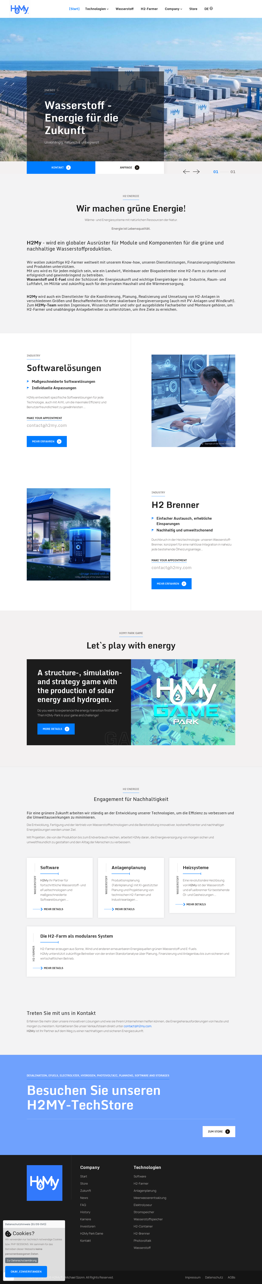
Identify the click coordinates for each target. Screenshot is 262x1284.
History (85, 1212)
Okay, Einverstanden (26, 1272)
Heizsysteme (196, 867)
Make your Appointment (44, 418)
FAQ (83, 1205)
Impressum (193, 1277)
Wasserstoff (125, 8)
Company (172, 8)
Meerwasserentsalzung (150, 1198)
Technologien (96, 8)
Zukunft (85, 1191)
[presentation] (186, 172)
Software (49, 867)
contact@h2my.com (47, 425)
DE (207, 8)
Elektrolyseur (143, 1205)
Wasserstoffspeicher (148, 1219)
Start (74, 8)
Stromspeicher (144, 1212)
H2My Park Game (91, 1233)
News (84, 1198)
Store (193, 8)
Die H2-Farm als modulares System (76, 936)
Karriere (85, 1219)
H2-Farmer (149, 8)
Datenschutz (214, 1277)
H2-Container (143, 1226)
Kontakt (85, 1240)
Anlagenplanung (129, 867)
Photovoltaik (142, 1240)
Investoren (87, 1226)
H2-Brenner (142, 1233)
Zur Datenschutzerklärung (22, 1260)
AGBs (231, 1277)
